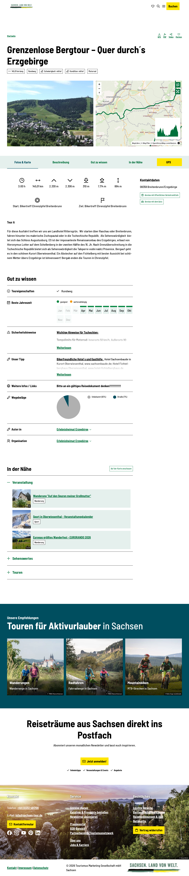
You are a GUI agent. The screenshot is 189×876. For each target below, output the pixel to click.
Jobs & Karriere (79, 845)
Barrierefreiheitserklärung (149, 812)
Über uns (75, 840)
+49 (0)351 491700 (28, 808)
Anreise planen (79, 808)
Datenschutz (40, 867)
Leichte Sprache (143, 808)
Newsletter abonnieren (84, 816)
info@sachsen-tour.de (29, 815)
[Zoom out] (99, 88)
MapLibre (136, 143)
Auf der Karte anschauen (121, 468)
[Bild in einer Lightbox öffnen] (50, 113)
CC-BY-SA (27, 527)
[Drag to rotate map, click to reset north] (99, 93)
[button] (181, 872)
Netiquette (139, 821)
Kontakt (12, 867)
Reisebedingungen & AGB (148, 816)
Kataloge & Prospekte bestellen (89, 812)
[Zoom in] (99, 84)
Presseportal (78, 824)
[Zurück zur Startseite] (21, 6)
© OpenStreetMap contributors (163, 143)
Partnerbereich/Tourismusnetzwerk (91, 833)
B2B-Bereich (77, 828)
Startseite (11, 36)
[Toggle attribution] (178, 143)
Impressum (25, 867)
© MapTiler (145, 143)
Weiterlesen (64, 347)
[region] (139, 113)
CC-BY (28, 548)
